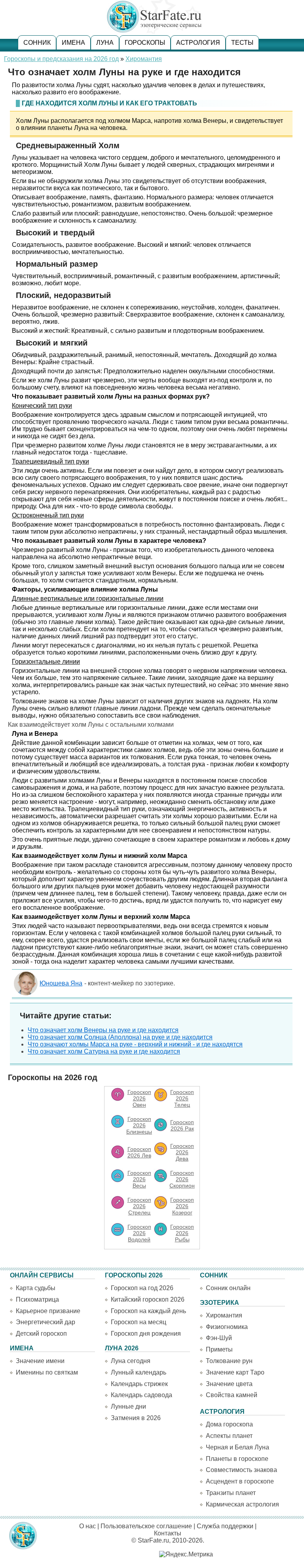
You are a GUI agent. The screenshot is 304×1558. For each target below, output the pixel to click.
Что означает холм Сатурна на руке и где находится (104, 1051)
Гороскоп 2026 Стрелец (139, 1206)
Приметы (219, 1349)
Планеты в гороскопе (237, 1458)
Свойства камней (231, 1395)
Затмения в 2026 (136, 1418)
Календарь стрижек (139, 1383)
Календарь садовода (141, 1395)
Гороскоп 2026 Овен (139, 1098)
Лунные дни (128, 1406)
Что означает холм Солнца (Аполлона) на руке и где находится (120, 1037)
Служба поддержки (225, 1526)
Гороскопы (145, 42)
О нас (87, 1526)
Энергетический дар (45, 1322)
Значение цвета (229, 1383)
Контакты (167, 1533)
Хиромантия (143, 58)
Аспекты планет (229, 1435)
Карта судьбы (35, 1288)
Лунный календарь (138, 1372)
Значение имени (40, 1361)
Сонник (37, 42)
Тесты (242, 42)
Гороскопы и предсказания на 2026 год (61, 58)
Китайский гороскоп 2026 (147, 1299)
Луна (105, 42)
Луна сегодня (130, 1361)
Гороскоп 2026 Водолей (139, 1233)
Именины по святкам (47, 1372)
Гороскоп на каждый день (148, 1311)
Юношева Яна (61, 983)
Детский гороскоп (41, 1333)
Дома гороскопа (229, 1424)
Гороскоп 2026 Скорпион (182, 1179)
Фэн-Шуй (219, 1338)
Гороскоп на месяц (138, 1322)
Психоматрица (37, 1299)
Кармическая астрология (242, 1504)
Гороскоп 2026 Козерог (182, 1206)
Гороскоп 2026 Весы (139, 1179)
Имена (73, 42)
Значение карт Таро (235, 1372)
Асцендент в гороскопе (240, 1481)
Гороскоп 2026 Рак (182, 1125)
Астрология (198, 42)
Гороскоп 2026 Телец (182, 1098)
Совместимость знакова (241, 1469)
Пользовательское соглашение (146, 1526)
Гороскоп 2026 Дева (182, 1152)
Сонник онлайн (228, 1288)
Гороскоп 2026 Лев (139, 1152)
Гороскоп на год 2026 (142, 1288)
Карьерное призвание (48, 1311)
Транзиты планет (231, 1492)
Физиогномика (227, 1326)
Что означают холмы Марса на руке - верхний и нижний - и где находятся (135, 1044)
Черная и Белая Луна (237, 1447)
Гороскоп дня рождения (146, 1333)
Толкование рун (229, 1361)
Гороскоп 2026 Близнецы (139, 1125)
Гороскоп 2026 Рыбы (182, 1233)
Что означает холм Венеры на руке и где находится (103, 1030)
